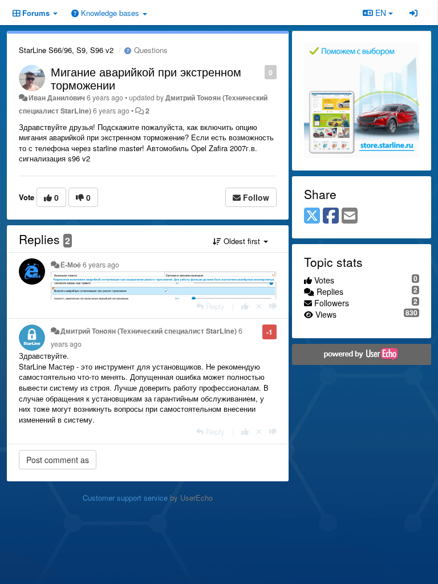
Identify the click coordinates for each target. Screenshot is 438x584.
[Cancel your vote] (259, 306)
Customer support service (125, 497)
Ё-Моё (70, 264)
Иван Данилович (57, 97)
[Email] (350, 216)
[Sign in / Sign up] (413, 12)
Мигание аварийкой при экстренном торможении (146, 78)
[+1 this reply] (245, 306)
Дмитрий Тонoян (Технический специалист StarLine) (148, 331)
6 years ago (101, 264)
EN (380, 12)
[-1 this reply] (273, 306)
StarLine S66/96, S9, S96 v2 (66, 49)
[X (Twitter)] (312, 216)
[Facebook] (331, 216)
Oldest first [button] (241, 241)
